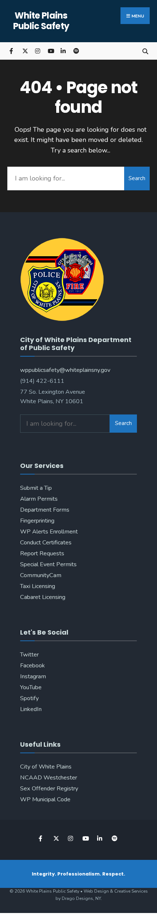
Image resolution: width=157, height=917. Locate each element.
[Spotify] (75, 50)
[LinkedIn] (63, 50)
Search (137, 178)
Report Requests (42, 553)
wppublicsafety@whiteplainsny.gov (65, 370)
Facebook (32, 666)
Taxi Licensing (37, 586)
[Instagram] (37, 50)
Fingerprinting (37, 521)
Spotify (29, 698)
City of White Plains (46, 767)
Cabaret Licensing (42, 597)
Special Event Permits (48, 564)
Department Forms (44, 510)
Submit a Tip (36, 488)
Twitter (29, 655)
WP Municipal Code (45, 799)
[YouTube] (50, 50)
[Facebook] (11, 50)
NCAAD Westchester (48, 778)
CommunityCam (40, 575)
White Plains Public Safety (41, 20)
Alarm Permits (39, 499)
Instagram (33, 676)
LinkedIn (31, 709)
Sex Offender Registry (49, 789)
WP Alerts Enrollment (49, 532)
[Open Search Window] (145, 50)
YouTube (31, 687)
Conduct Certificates (46, 543)
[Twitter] (24, 50)
